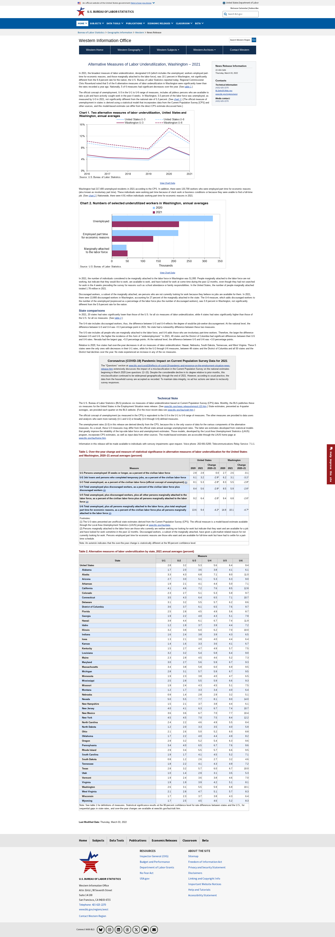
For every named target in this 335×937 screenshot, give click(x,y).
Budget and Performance (155, 861)
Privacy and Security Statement (207, 867)
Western (139, 32)
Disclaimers (195, 873)
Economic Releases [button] (159, 23)
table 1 (188, 86)
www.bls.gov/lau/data (159, 525)
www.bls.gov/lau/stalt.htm (180, 410)
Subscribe (254, 8)
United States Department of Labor (242, 2)
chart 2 (92, 195)
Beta (205, 840)
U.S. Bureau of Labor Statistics (110, 12)
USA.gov (144, 878)
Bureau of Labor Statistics (91, 32)
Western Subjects (167, 49)
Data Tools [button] (114, 23)
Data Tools (117, 840)
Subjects (98, 840)
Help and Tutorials (199, 889)
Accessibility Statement (202, 895)
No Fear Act (147, 873)
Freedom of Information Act (205, 861)
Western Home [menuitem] (94, 49)
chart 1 (177, 99)
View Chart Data (167, 183)
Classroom (190, 840)
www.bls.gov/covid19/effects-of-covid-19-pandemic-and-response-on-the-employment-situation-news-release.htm (165, 367)
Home (83, 840)
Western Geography (129, 49)
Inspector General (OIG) (154, 856)
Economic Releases (164, 840)
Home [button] (81, 23)
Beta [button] (198, 23)
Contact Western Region (92, 916)
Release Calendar (239, 8)
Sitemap (193, 856)
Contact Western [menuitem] (239, 49)
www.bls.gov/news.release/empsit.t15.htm (185, 406)
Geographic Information (119, 32)
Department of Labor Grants (157, 867)
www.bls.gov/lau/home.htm (92, 438)
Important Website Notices (204, 884)
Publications (137, 840)
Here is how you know (141, 2)
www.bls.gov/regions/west (226, 94)
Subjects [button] (96, 23)
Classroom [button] (183, 23)
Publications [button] (134, 23)
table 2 (118, 318)
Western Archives (203, 49)
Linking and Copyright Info (204, 878)
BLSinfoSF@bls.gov (223, 91)
